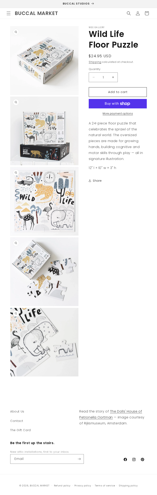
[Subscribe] (79, 459)
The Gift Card (20, 430)
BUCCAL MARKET (39, 485)
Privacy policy (82, 485)
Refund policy (62, 485)
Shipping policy (128, 485)
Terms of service (105, 485)
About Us (17, 411)
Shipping (95, 62)
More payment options (118, 113)
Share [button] (97, 181)
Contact (16, 421)
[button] (8, 13)
